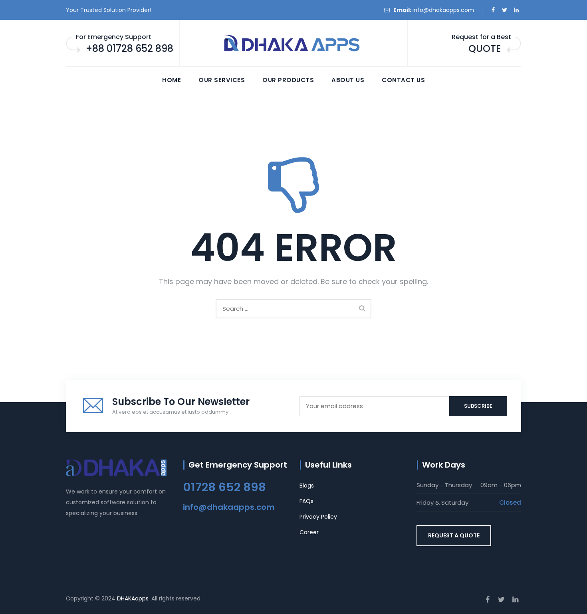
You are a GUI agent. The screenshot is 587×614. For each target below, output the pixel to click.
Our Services (221, 80)
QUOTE (484, 48)
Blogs (306, 486)
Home (171, 80)
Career (309, 532)
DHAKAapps (133, 598)
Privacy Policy (318, 517)
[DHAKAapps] (293, 43)
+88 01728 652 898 (129, 48)
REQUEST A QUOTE (454, 535)
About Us (347, 80)
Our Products (288, 80)
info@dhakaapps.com (443, 10)
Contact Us (403, 80)
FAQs (306, 501)
